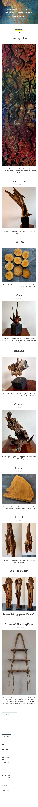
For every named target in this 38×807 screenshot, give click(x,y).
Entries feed (7, 775)
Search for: (5, 729)
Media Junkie (19, 38)
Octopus (19, 404)
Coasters (19, 241)
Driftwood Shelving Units (19, 624)
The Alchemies (19, 16)
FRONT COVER (9, 12)
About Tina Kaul (13, 9)
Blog (21, 9)
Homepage (19, 12)
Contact (28, 9)
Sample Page (28, 12)
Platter (19, 468)
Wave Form (19, 181)
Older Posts (9, 714)
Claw (19, 295)
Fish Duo (19, 350)
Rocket (19, 517)
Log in (5, 773)
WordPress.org (7, 780)
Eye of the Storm (19, 570)
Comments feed (8, 777)
